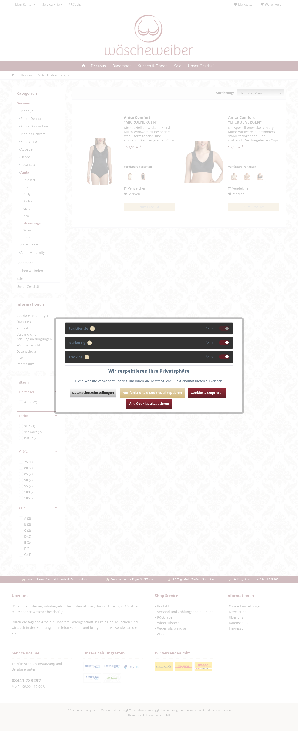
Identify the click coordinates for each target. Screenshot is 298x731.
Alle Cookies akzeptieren (149, 403)
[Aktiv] (224, 328)
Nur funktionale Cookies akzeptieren (152, 392)
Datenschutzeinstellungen (93, 392)
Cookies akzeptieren (207, 392)
